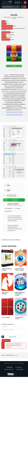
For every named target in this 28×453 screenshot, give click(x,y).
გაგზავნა (6, 340)
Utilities (14, 18)
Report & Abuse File (9, 369)
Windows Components (18, 17)
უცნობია (9, 37)
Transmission (9, 208)
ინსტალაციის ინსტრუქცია (14, 114)
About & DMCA (19, 369)
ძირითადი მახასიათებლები (14, 112)
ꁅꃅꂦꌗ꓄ (8, 190)
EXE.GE (3, 355)
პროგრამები (7, 17)
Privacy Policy (18, 367)
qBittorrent (9, 211)
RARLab (12, 32)
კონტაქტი (9, 367)
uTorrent (18, 208)
